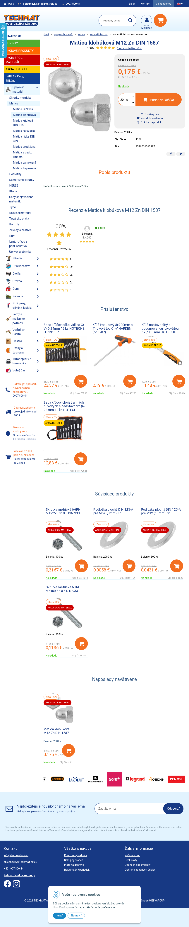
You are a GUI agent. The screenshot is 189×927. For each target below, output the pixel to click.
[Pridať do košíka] (80, 381)
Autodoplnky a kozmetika (22, 361)
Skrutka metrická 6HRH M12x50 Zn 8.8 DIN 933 (63, 511)
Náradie (17, 258)
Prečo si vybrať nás (75, 855)
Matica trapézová (24, 168)
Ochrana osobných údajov (140, 869)
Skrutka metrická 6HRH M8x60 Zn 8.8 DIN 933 (63, 589)
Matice (81, 34)
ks (127, 100)
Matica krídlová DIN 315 (23, 123)
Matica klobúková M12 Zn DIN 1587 (57, 731)
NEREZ (13, 185)
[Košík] (161, 20)
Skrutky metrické (20, 97)
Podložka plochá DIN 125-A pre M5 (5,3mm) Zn (113, 511)
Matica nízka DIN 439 (24, 139)
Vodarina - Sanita (19, 332)
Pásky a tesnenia (18, 350)
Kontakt (145, 3)
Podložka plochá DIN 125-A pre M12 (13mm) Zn (161, 511)
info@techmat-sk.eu (16, 855)
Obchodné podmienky (137, 864)
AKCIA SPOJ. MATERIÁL (14, 60)
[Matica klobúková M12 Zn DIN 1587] (79, 98)
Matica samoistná (24, 162)
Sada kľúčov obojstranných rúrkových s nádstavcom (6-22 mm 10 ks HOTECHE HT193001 (64, 407)
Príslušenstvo (21, 266)
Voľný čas (19, 370)
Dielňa (16, 273)
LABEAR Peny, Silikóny (15, 78)
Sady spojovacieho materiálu (21, 199)
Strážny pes (151, 114)
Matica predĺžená (24, 146)
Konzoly (14, 224)
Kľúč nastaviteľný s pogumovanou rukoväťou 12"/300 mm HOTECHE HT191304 (160, 330)
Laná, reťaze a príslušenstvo (18, 244)
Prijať (59, 915)
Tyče (12, 207)
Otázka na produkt (151, 122)
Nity (12, 236)
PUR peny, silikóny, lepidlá (22, 305)
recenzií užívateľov (129, 48)
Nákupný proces (73, 860)
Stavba (17, 281)
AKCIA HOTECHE (17, 69)
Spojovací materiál (63, 34)
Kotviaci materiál (20, 213)
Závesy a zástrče (20, 230)
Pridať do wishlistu (151, 118)
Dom (16, 288)
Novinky (12, 43)
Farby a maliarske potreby (19, 318)
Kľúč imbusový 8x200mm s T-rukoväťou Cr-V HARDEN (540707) (113, 328)
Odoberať (173, 808)
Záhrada (18, 296)
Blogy (132, 3)
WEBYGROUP (157, 900)
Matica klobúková (98, 34)
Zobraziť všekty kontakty (19, 875)
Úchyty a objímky (20, 251)
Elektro (17, 341)
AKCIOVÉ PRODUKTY (20, 51)
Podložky (15, 174)
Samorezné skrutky (21, 180)
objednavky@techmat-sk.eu (40, 3)
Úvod (11, 3)
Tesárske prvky (19, 218)
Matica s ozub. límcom (22, 155)
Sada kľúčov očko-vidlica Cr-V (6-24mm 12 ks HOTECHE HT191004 (64, 328)
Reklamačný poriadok (77, 869)
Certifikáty (131, 860)
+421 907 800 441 (14, 868)
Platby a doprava (74, 864)
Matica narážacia (24, 131)
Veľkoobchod (163, 3)
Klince (13, 191)
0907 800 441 (74, 3)
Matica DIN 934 (23, 109)
